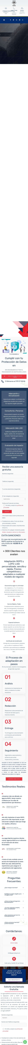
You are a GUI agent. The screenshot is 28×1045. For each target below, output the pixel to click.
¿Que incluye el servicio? (11, 887)
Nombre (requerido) (7, 473)
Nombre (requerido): (7, 1015)
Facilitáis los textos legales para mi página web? (13, 894)
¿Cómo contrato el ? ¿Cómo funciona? (11, 923)
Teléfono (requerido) (8, 481)
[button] (4, 20)
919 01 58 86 (14, 943)
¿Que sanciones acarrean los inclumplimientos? (12, 915)
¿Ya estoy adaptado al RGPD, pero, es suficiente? (12, 908)
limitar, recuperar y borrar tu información (13, 532)
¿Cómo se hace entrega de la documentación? (12, 901)
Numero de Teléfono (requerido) (10, 1022)
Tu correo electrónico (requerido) (11, 489)
